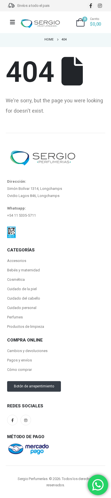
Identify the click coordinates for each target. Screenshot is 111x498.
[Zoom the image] (11, 230)
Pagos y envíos (19, 360)
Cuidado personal (21, 308)
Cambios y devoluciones (27, 351)
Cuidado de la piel (22, 289)
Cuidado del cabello (23, 298)
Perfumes (15, 317)
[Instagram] (99, 5)
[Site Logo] (40, 24)
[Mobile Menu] (14, 22)
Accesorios (16, 261)
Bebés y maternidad (23, 270)
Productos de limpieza (25, 326)
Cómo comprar (19, 369)
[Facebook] (90, 5)
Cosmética (16, 279)
